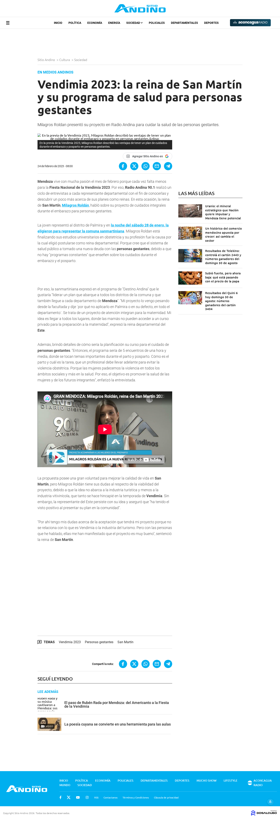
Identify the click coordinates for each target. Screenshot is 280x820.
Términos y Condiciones (136, 797)
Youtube (78, 797)
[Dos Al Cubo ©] (264, 814)
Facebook (60, 797)
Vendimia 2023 (70, 642)
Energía (114, 22)
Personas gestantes (99, 642)
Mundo (64, 785)
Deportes (211, 22)
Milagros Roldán (75, 205)
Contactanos (110, 797)
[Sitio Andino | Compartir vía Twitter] (134, 166)
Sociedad (133, 22)
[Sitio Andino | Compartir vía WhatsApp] (145, 166)
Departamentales (184, 22)
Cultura (65, 60)
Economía (94, 22)
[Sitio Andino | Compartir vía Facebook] (123, 166)
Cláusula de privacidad (166, 797)
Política (74, 22)
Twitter (69, 797)
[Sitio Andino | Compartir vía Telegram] (168, 166)
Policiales (157, 22)
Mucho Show (206, 780)
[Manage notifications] (270, 801)
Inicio (58, 22)
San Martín (125, 642)
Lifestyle (230, 780)
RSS (96, 797)
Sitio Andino (47, 60)
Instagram (87, 797)
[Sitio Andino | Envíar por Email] (157, 166)
